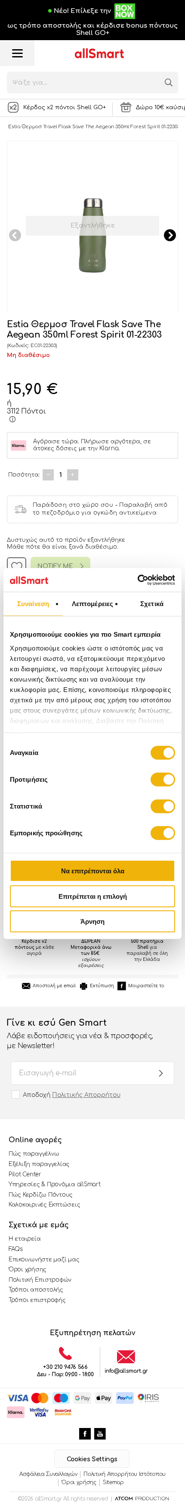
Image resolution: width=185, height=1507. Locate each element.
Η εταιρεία (24, 1239)
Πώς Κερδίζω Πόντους (41, 1195)
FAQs (16, 1249)
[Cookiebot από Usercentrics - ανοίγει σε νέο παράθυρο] (137, 579)
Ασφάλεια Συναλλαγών (48, 1474)
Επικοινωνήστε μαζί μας (44, 1260)
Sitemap (113, 1482)
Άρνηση (92, 921)
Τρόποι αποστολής (36, 1290)
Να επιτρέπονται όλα (92, 871)
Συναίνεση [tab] (33, 603)
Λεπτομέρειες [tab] (92, 603)
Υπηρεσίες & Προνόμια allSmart (54, 1185)
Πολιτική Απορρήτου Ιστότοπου (124, 1474)
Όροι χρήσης (27, 1270)
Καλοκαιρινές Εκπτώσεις (44, 1205)
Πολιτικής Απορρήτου (86, 1095)
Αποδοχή (71, 1095)
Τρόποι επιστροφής (37, 1300)
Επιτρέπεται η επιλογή (93, 896)
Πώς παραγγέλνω (34, 1154)
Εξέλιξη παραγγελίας (39, 1164)
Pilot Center (25, 1175)
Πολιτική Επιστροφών (40, 1280)
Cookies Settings (92, 1459)
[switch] (163, 780)
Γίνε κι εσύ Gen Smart (80, 1033)
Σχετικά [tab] (151, 603)
